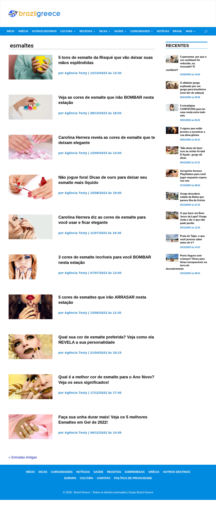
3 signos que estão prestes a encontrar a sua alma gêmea (192, 131)
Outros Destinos (44, 31)
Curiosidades (140, 31)
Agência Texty (76, 73)
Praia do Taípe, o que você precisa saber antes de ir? (192, 239)
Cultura (66, 31)
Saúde (118, 31)
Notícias (163, 31)
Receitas (85, 31)
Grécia (23, 31)
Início (11, 31)
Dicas (103, 31)
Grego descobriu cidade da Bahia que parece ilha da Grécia (192, 197)
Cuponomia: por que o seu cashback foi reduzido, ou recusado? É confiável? (186, 63)
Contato (103, 478)
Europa (70, 478)
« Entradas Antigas (23, 457)
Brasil (177, 31)
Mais (189, 31)
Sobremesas (135, 472)
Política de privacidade (133, 478)
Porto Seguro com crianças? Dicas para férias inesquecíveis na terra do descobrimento (186, 262)
